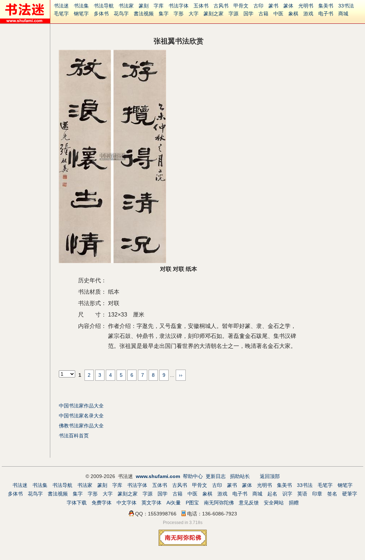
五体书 (201, 6)
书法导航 (104, 6)
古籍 (263, 13)
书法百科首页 (74, 435)
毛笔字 (61, 13)
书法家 (126, 6)
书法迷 (61, 6)
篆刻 (144, 6)
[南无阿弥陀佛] (183, 544)
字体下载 (77, 502)
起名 (272, 494)
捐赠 (294, 502)
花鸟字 (121, 13)
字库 (159, 6)
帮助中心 (193, 476)
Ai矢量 (173, 502)
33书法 (346, 6)
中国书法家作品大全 (81, 406)
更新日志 (216, 476)
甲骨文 (240, 6)
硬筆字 (349, 494)
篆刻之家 (213, 13)
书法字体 (179, 6)
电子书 (325, 13)
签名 (332, 494)
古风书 (221, 6)
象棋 (293, 13)
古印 (258, 6)
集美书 (325, 6)
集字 (164, 13)
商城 (343, 13)
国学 (248, 13)
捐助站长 (240, 476)
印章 (317, 494)
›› (180, 375)
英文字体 (151, 502)
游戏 (308, 13)
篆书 (273, 6)
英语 (302, 494)
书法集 (81, 6)
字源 (233, 13)
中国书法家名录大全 (81, 415)
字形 (179, 13)
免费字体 (102, 502)
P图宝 (192, 502)
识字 (287, 494)
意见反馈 (249, 502)
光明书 (305, 6)
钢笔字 (81, 13)
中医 (278, 13)
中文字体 (127, 502)
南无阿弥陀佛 (219, 502)
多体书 (101, 13)
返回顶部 (270, 476)
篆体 (288, 6)
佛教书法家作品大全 (81, 425)
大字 (194, 13)
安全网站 (274, 502)
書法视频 (144, 13)
